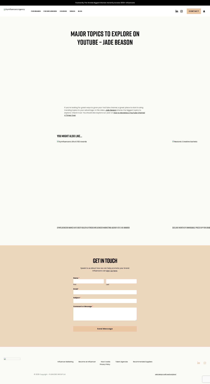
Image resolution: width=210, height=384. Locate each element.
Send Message (105, 329)
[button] (194, 11)
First (74, 284)
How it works (105, 362)
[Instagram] (181, 11)
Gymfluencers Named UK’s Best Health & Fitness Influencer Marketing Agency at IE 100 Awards (93, 227)
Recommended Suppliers (142, 362)
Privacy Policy (105, 364)
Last (107, 284)
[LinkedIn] (176, 11)
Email (76, 289)
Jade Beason (110, 110)
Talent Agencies (122, 362)
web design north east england (165, 374)
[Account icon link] (204, 11)
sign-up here (111, 271)
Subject (77, 298)
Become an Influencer (87, 362)
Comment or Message (83, 306)
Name (76, 278)
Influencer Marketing (65, 362)
